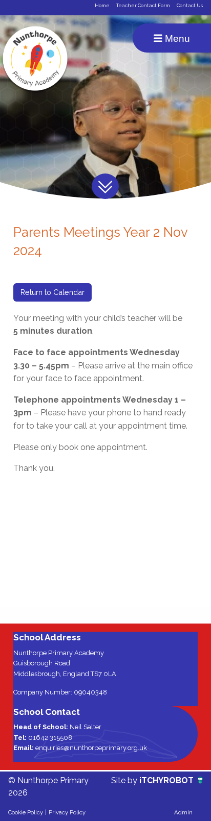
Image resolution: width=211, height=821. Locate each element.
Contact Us (190, 5)
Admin (183, 812)
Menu (176, 38)
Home (102, 5)
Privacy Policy (67, 812)
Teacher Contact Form (143, 5)
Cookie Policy (25, 812)
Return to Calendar (52, 292)
